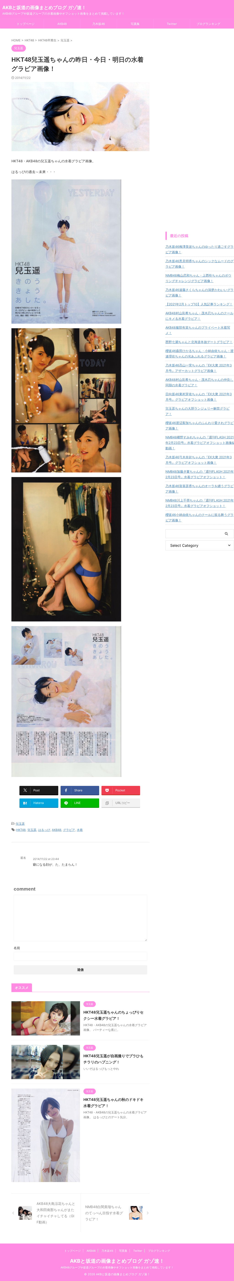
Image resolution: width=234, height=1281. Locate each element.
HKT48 (21, 830)
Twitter (172, 24)
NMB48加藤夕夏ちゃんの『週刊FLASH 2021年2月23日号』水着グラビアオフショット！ (199, 474)
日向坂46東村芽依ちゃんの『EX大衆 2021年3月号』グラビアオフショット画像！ (198, 396)
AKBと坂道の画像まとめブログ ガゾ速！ (44, 7)
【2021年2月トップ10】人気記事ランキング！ (199, 304)
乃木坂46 (98, 24)
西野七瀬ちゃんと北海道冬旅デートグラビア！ (199, 342)
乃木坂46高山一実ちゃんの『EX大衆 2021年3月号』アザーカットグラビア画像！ (198, 368)
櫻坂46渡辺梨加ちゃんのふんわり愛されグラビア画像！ (199, 425)
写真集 (135, 24)
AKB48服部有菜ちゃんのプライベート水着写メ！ (197, 330)
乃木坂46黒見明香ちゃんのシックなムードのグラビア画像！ (199, 263)
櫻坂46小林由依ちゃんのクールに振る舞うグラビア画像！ (199, 517)
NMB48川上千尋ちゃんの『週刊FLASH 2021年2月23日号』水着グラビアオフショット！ (199, 503)
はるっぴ (44, 830)
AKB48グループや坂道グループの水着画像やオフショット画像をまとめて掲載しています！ (117, 1267)
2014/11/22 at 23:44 (46, 859)
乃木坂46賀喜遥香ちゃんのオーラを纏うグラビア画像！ (199, 488)
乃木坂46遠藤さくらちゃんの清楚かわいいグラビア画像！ (199, 292)
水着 (80, 830)
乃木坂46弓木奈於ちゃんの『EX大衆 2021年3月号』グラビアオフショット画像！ (198, 459)
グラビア (69, 830)
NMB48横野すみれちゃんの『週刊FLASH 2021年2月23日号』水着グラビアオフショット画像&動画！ (199, 442)
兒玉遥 (20, 823)
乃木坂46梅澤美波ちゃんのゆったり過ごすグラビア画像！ (199, 249)
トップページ (26, 24)
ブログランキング (208, 24)
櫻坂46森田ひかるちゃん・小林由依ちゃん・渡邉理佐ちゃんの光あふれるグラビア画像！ (199, 353)
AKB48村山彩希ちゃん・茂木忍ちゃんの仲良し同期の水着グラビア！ (199, 382)
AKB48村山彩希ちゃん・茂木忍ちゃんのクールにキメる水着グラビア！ (199, 315)
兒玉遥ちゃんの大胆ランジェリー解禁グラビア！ (197, 411)
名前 (17, 948)
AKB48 (62, 24)
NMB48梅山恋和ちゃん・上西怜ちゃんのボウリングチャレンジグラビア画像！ (198, 278)
